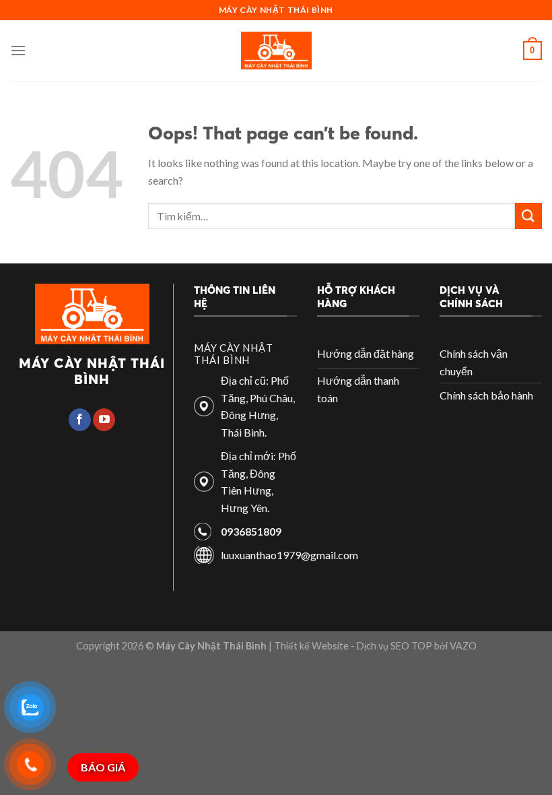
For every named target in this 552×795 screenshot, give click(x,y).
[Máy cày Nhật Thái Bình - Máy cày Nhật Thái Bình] (276, 50)
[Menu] (18, 50)
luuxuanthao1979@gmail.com (289, 554)
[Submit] (528, 216)
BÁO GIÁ (103, 767)
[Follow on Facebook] (80, 419)
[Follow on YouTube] (104, 419)
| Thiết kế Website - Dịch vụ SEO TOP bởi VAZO (372, 645)
